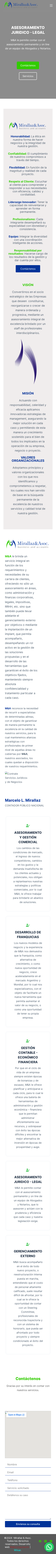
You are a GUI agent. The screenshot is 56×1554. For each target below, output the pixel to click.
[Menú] (51, 5)
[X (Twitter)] (45, 1541)
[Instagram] (51, 1541)
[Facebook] (40, 1541)
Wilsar (17, 1550)
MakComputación (19, 1547)
